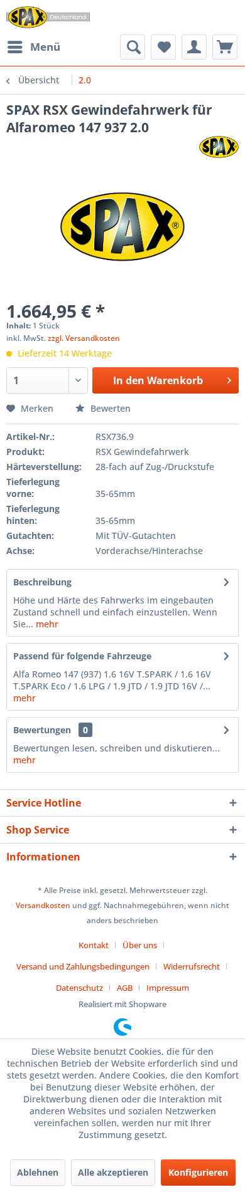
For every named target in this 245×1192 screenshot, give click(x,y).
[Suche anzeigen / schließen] (132, 47)
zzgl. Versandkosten (84, 338)
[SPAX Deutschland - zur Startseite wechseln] (48, 17)
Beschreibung (42, 582)
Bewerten (109, 408)
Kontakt (94, 945)
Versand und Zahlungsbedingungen (83, 966)
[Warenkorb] (224, 47)
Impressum (167, 987)
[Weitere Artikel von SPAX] (219, 147)
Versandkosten (43, 905)
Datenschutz (79, 987)
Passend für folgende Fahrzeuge (82, 656)
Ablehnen (37, 1172)
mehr (45, 624)
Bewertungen (42, 730)
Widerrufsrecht (191, 966)
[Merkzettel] (163, 47)
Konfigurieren (198, 1172)
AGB (125, 987)
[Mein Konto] (194, 47)
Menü (45, 46)
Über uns (139, 945)
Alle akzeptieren (113, 1172)
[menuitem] (33, 47)
